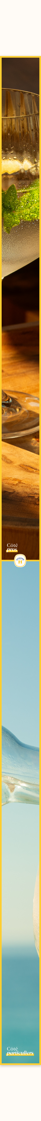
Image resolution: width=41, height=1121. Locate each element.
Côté (12, 547)
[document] (20, 560)
